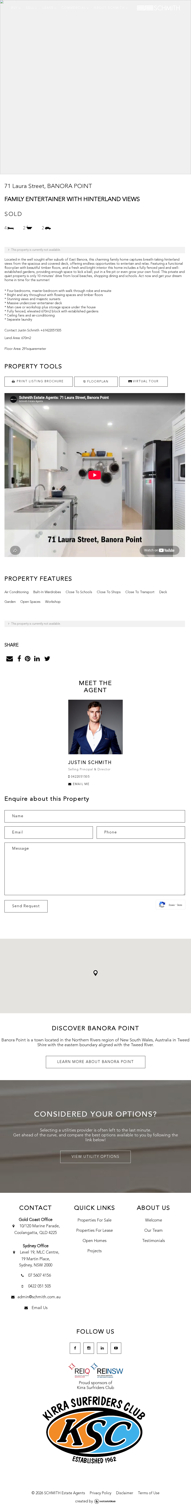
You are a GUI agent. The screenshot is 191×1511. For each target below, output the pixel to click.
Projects (94, 1251)
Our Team (153, 1231)
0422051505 (80, 776)
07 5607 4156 (39, 1275)
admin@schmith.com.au (39, 1297)
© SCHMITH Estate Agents (58, 1493)
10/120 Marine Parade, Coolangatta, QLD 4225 (37, 1229)
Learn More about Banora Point (95, 1062)
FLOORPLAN (97, 381)
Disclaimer (124, 1493)
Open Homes (95, 1241)
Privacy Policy (100, 1493)
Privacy (172, 905)
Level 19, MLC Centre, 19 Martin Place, (39, 1258)
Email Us (39, 1308)
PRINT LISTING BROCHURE (40, 381)
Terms (179, 905)
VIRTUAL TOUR (145, 381)
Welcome (153, 1220)
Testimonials (153, 1241)
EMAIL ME (81, 784)
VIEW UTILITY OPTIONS (95, 1157)
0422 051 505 (39, 1286)
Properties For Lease (94, 1231)
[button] (95, 973)
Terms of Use (148, 1493)
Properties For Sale (95, 1220)
